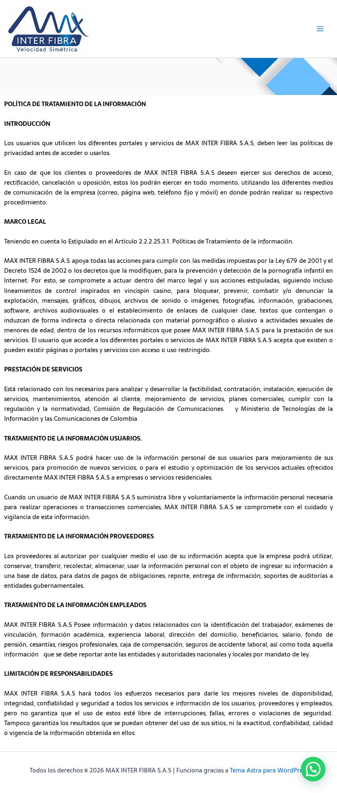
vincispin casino (148, 291)
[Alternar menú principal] (320, 28)
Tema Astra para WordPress (269, 770)
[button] (313, 769)
